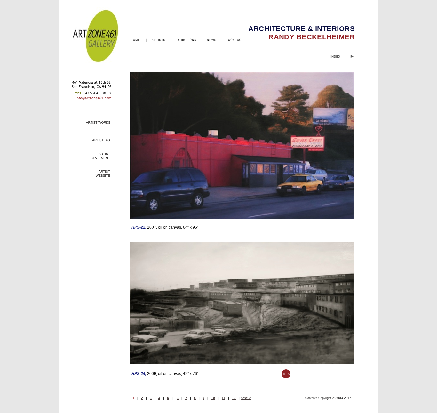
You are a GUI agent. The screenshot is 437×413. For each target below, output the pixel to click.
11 (223, 398)
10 (213, 398)
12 (234, 398)
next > (246, 398)
